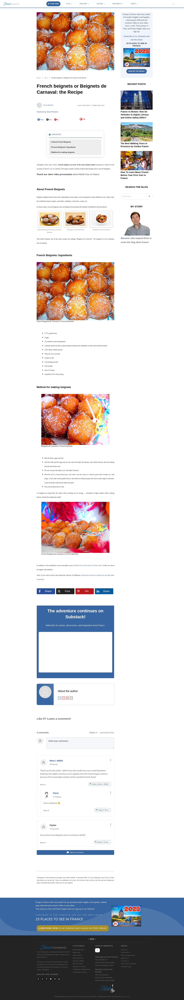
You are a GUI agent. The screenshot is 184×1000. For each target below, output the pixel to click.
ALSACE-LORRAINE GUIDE (104, 965)
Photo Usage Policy (128, 955)
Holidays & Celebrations (81, 969)
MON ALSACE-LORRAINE (103, 978)
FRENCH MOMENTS (102, 975)
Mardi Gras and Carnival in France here (88, 565)
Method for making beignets (63, 152)
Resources (76, 952)
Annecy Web (125, 996)
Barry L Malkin (56, 760)
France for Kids (78, 958)
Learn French (77, 955)
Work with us (125, 952)
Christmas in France (80, 972)
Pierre (56, 793)
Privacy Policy (126, 966)
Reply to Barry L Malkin (100, 784)
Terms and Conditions (128, 964)
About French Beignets (61, 142)
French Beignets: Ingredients (64, 147)
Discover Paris (78, 964)
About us (124, 950)
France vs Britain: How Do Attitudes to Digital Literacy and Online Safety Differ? (135, 114)
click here (84, 575)
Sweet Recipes (52, 112)
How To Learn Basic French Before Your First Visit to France (135, 175)
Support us (125, 958)
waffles (54, 165)
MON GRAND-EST (101, 960)
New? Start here (78, 950)
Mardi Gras (48, 169)
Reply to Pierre (103, 810)
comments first (107, 732)
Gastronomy (41, 112)
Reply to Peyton (103, 842)
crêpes (46, 165)
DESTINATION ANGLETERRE (104, 963)
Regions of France (79, 966)
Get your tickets (78, 961)
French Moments (48, 105)
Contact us (125, 961)
